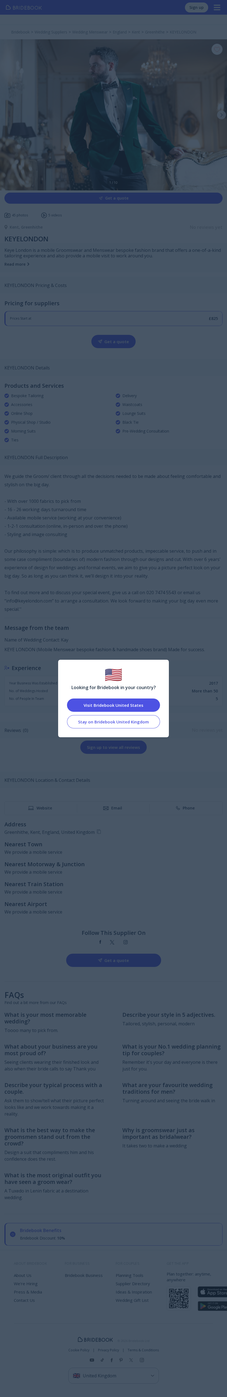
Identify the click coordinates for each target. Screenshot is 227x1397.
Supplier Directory (133, 1283)
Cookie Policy (78, 1350)
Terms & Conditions (143, 1350)
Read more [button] (14, 264)
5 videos (55, 215)
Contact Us (24, 1300)
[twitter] (112, 942)
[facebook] (100, 942)
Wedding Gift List (132, 1300)
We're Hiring (26, 1283)
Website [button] (44, 808)
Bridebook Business (84, 1275)
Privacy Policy (108, 1350)
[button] (221, 114)
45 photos (20, 215)
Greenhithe (32, 227)
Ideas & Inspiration (134, 1292)
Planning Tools (129, 1275)
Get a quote (116, 198)
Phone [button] (189, 808)
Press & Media (28, 1292)
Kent (15, 227)
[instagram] (125, 942)
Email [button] (116, 808)
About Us (23, 1275)
